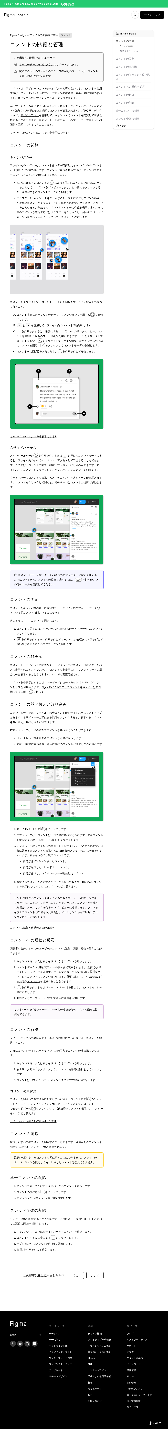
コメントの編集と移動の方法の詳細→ (32, 927)
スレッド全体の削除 (127, 118)
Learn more (67, 3)
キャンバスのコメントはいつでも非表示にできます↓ (41, 132)
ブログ (130, 1333)
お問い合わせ (95, 1401)
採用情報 (131, 1382)
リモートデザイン (58, 1376)
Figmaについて (134, 1388)
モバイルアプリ (30, 115)
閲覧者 (14, 948)
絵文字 (99, 976)
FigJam (91, 1358)
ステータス (132, 1407)
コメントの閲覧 (125, 40)
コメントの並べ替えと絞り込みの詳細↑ (33, 1121)
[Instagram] (27, 1344)
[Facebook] (35, 1344)
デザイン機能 (95, 1333)
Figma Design (18, 35)
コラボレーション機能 (99, 1352)
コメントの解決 (125, 94)
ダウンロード (134, 1364)
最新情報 (131, 1370)
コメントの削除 (125, 102)
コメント (65, 35)
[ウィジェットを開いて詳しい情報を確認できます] (155, 1423)
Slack (26, 1009)
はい (77, 1275)
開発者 (130, 1352)
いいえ (95, 1275)
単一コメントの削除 (127, 110)
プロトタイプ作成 (58, 1345)
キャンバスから (128, 45)
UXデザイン (55, 1339)
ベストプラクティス (137, 1339)
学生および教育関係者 (99, 1376)
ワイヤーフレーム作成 (60, 1358)
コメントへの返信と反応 (130, 86)
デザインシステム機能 (99, 1345)
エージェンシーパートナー (140, 1395)
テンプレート (56, 1370)
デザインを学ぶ (135, 1358)
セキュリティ (95, 1388)
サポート (131, 1345)
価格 (90, 1364)
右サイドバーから (129, 51)
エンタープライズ (97, 1370)
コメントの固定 (125, 58)
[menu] (25, 1335)
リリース (131, 1376)
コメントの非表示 (126, 66)
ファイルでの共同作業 (42, 35)
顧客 (90, 1382)
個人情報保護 (134, 1401)
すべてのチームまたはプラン (36, 64)
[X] (13, 1344)
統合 (90, 1395)
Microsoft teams (48, 1009)
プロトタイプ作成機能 (99, 1339)
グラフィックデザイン (60, 1352)
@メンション (32, 981)
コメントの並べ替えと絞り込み (133, 76)
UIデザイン (55, 1333)
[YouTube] (20, 1344)
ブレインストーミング (60, 1364)
